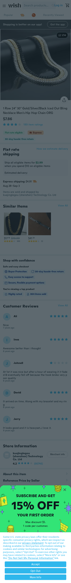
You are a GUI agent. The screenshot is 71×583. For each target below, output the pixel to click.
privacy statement (33, 543)
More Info (35, 577)
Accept (35, 564)
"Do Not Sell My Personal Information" (31, 558)
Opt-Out (35, 571)
